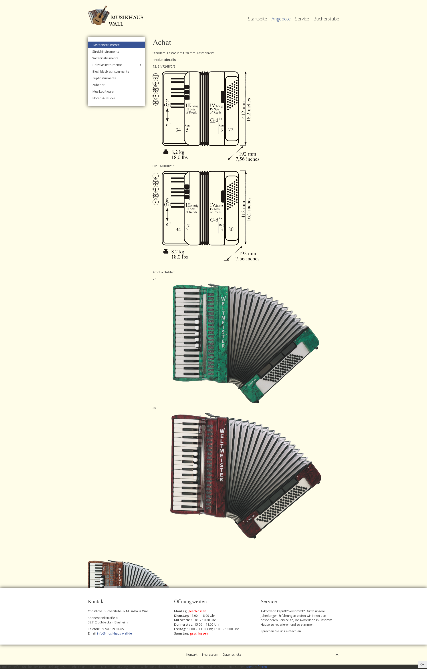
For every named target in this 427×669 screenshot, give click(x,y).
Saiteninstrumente (105, 58)
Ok (422, 664)
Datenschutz (232, 654)
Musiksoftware (103, 91)
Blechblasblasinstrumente (110, 71)
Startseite (257, 19)
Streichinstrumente (105, 51)
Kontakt (191, 654)
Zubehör (98, 85)
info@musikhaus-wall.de (114, 633)
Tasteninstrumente (106, 45)
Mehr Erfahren (256, 667)
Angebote (281, 19)
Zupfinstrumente (104, 78)
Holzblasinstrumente (107, 65)
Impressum (210, 654)
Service (302, 19)
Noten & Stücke (103, 98)
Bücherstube (326, 19)
